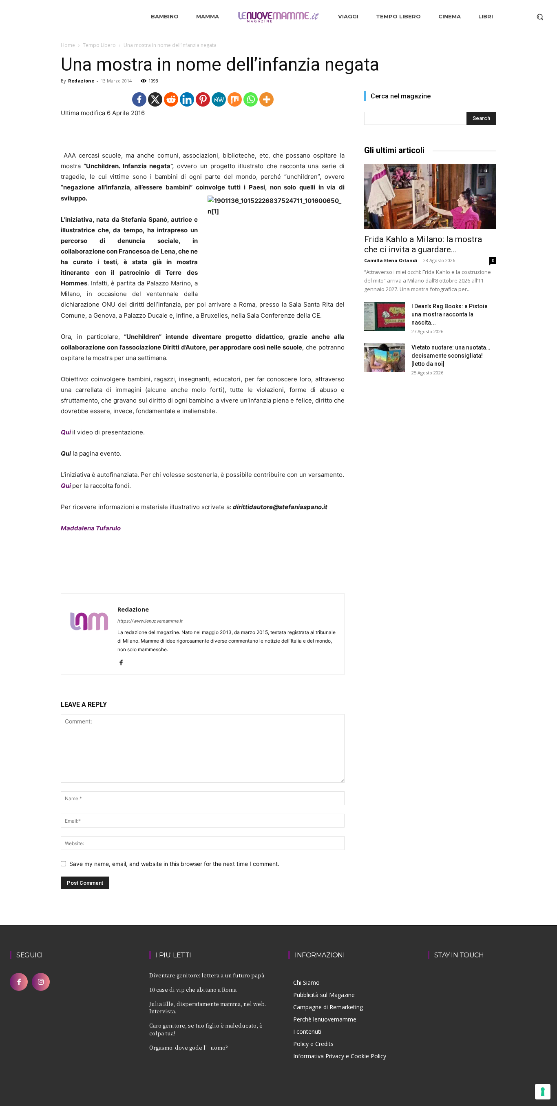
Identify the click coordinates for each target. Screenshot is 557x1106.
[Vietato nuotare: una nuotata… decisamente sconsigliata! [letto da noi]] (384, 357)
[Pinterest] (203, 99)
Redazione (81, 81)
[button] (540, 16)
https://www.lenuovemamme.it (150, 621)
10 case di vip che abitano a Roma (193, 989)
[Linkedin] (187, 99)
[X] (155, 99)
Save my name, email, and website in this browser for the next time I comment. (174, 863)
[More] (266, 99)
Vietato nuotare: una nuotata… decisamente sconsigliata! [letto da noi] (450, 355)
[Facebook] (139, 99)
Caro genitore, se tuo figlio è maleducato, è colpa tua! (206, 1029)
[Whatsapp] (250, 99)
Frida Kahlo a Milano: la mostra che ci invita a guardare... (423, 244)
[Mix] (235, 99)
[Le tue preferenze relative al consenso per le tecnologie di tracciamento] (542, 1091)
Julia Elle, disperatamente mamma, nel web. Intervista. (207, 1007)
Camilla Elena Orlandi (391, 260)
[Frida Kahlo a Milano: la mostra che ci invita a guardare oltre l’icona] (430, 196)
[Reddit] (171, 99)
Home (68, 45)
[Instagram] (41, 982)
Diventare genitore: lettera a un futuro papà (206, 975)
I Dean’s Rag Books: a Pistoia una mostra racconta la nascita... (449, 314)
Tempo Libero (99, 45)
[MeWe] (219, 99)
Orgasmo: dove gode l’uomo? (188, 1047)
